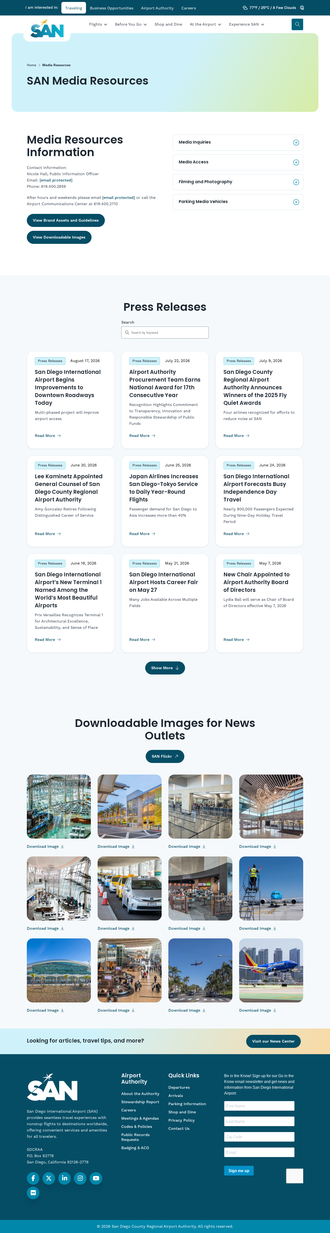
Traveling (73, 8)
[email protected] (56, 180)
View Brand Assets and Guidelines (66, 220)
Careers (188, 8)
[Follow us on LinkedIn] (64, 1178)
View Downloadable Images (59, 237)
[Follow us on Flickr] (33, 1193)
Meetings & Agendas (140, 1118)
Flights (95, 24)
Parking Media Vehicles (203, 201)
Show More (162, 668)
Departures (179, 1087)
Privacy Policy (181, 1120)
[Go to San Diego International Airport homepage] (47, 28)
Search (127, 323)
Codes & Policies (136, 1126)
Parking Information (187, 1104)
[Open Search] (297, 24)
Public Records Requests (135, 1137)
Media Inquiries (195, 142)
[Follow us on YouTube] (96, 1178)
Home (31, 65)
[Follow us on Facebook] (33, 1178)
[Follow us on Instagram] (80, 1178)
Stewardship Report (140, 1102)
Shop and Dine (168, 24)
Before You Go (128, 24)
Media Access (193, 162)
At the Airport (203, 24)
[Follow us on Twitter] (49, 1178)
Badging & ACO (135, 1148)
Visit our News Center (273, 1041)
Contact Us (178, 1128)
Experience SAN (244, 24)
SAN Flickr (162, 756)
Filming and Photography (205, 182)
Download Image (43, 846)
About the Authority (140, 1093)
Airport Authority (157, 8)
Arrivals (175, 1095)
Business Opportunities (111, 8)
